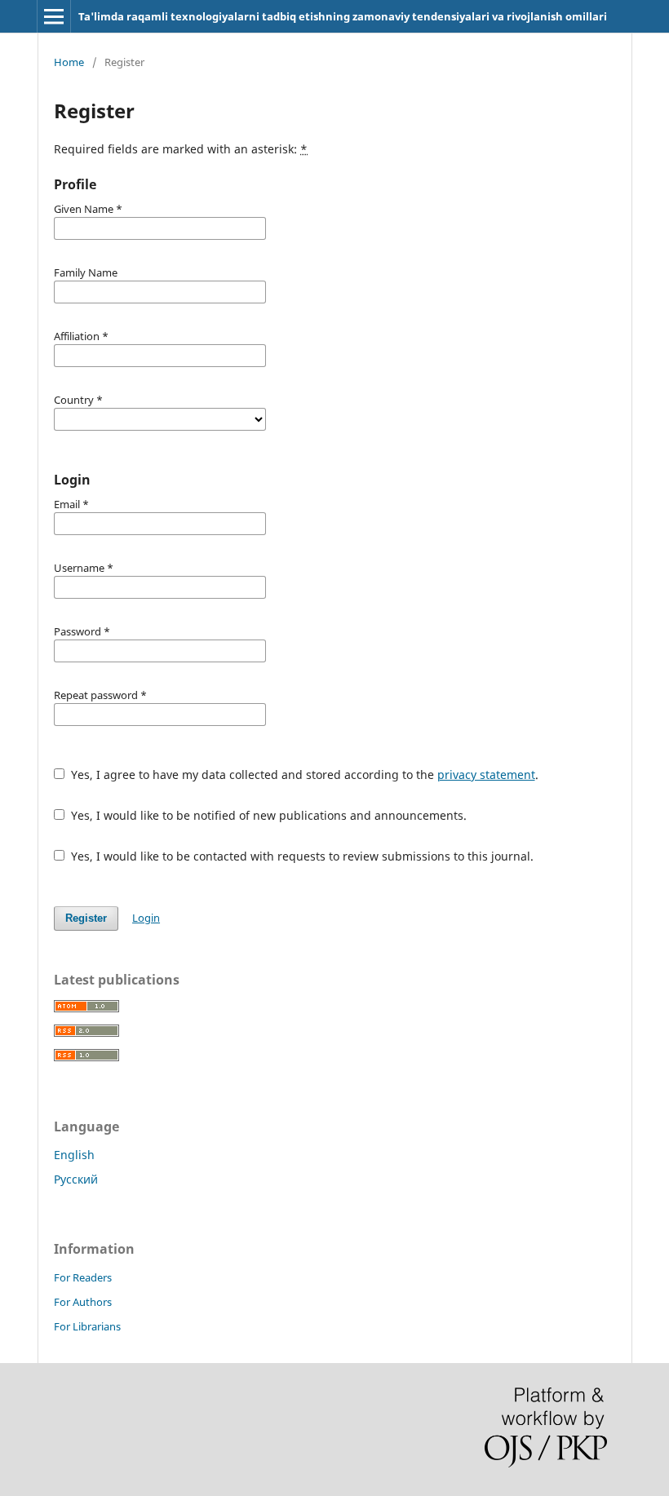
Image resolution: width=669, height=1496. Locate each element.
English (74, 1154)
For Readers (83, 1277)
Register (86, 918)
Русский (76, 1179)
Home (69, 62)
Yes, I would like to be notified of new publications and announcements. (267, 815)
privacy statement (486, 774)
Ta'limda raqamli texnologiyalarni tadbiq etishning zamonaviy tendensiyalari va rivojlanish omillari (342, 16)
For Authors (83, 1302)
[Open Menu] (54, 16)
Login (146, 917)
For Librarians (87, 1326)
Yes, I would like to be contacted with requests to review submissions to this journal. (301, 856)
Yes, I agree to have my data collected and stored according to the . (303, 774)
